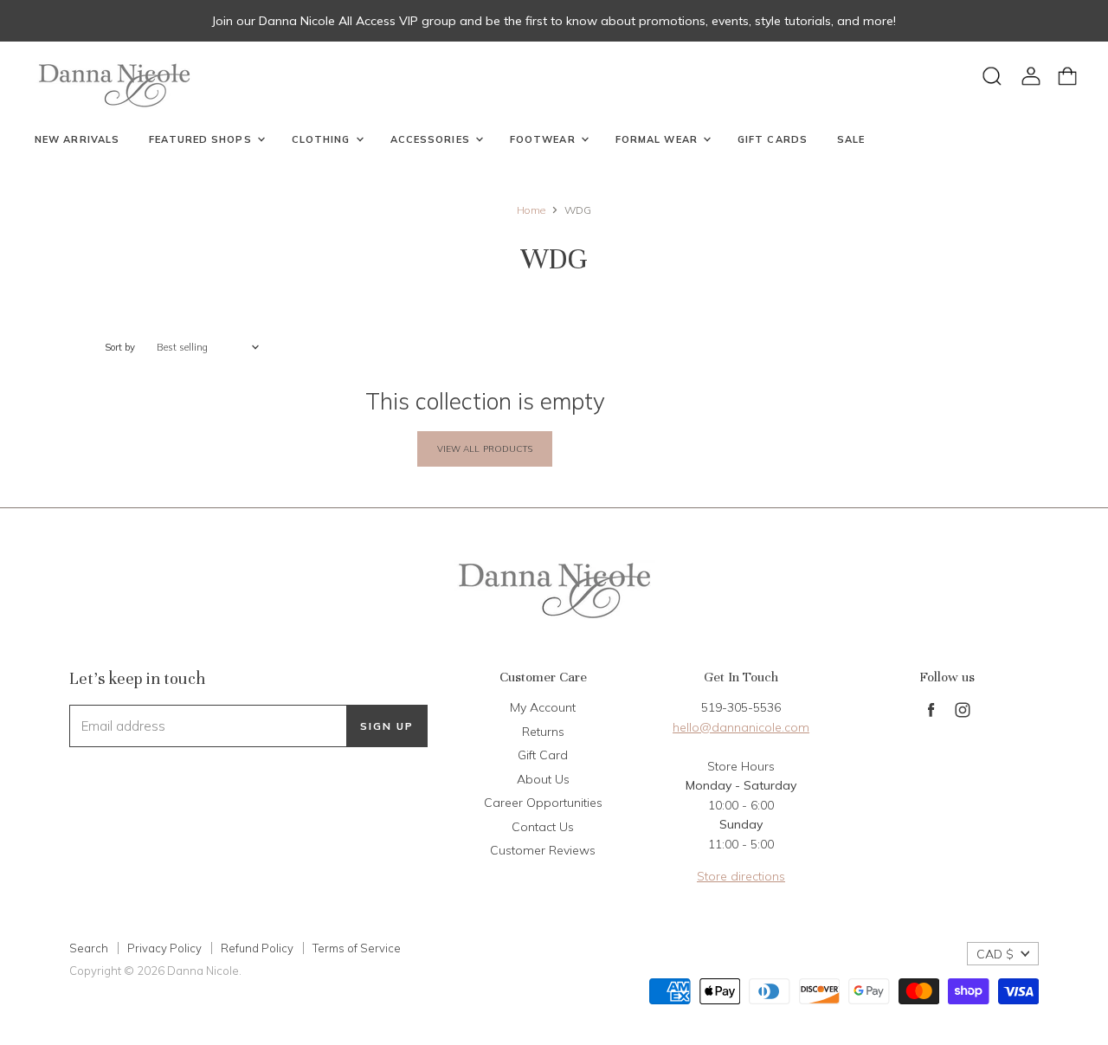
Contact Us (543, 827)
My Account (543, 707)
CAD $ (995, 954)
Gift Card (543, 755)
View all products (485, 449)
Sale (851, 139)
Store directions (741, 876)
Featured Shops (202, 139)
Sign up (387, 725)
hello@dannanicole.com (741, 727)
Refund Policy (257, 948)
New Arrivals (77, 139)
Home (531, 210)
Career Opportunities (543, 802)
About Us (543, 779)
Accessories (431, 139)
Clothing (323, 139)
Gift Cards (773, 139)
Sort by (120, 347)
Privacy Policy (164, 948)
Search (88, 948)
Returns (543, 731)
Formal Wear (658, 139)
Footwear (544, 139)
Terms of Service (356, 948)
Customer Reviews (543, 850)
